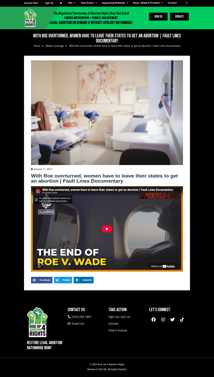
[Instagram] (163, 319)
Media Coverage (55, 46)
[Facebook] (153, 319)
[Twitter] (172, 319)
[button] (41, 280)
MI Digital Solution (117, 369)
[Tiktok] (182, 319)
